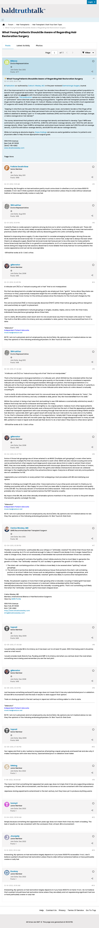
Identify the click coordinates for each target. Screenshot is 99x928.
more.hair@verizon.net (13, 332)
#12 (93, 817)
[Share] (92, 71)
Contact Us (51, 910)
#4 (93, 282)
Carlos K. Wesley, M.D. (36, 86)
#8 (93, 645)
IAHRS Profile (16, 599)
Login (90, 2)
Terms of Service (76, 910)
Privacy (62, 910)
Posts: (12, 72)
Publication (10, 86)
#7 (93, 545)
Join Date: (14, 70)
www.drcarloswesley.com (14, 148)
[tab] (8, 45)
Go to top (91, 910)
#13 (93, 850)
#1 (94, 78)
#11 (93, 780)
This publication (25, 97)
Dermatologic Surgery (71, 86)
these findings (41, 132)
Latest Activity (23, 45)
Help (41, 910)
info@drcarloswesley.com (14, 613)
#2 (93, 184)
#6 (93, 454)
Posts (7, 45)
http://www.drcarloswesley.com (17, 610)
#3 (93, 223)
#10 (93, 747)
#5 (93, 369)
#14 (93, 885)
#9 (93, 688)
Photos (39, 45)
